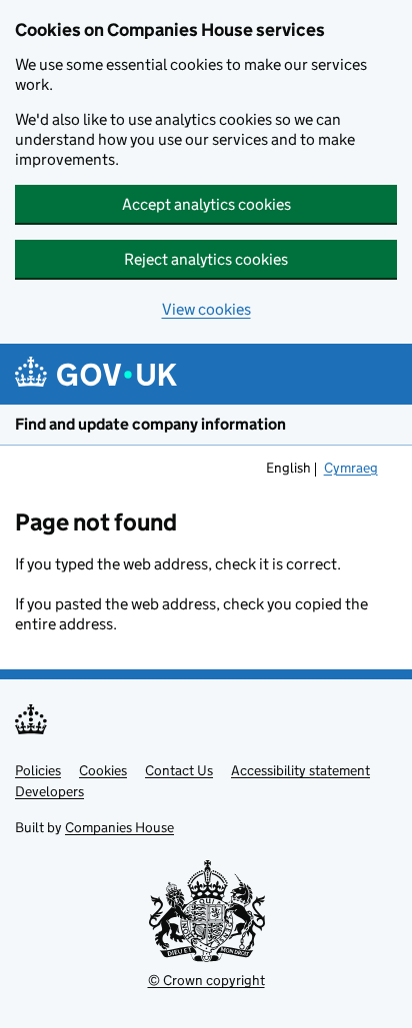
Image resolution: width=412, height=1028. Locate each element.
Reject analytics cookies (206, 259)
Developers (49, 791)
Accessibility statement (300, 770)
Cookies (103, 770)
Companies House (119, 827)
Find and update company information (150, 424)
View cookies (206, 309)
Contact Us (179, 770)
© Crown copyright (206, 980)
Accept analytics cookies (206, 204)
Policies (38, 770)
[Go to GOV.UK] (96, 374)
